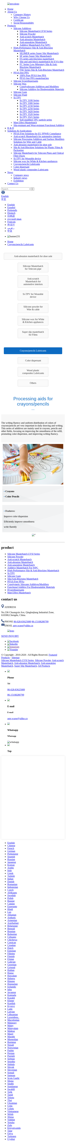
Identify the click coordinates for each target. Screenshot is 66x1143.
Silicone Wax (20, 83)
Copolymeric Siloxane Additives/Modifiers (28, 584)
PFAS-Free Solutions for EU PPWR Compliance (37, 133)
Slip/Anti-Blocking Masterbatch (22, 578)
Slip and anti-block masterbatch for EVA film (41, 61)
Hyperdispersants (15, 590)
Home (10, 9)
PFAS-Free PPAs (15, 581)
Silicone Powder (28, 34)
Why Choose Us (22, 17)
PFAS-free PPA (21, 72)
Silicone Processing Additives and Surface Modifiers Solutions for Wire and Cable (39, 140)
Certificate (18, 20)
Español (11, 207)
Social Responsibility (24, 23)
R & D (10, 128)
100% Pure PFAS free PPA (33, 75)
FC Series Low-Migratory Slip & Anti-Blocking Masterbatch (38, 65)
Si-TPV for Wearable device (27, 158)
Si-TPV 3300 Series (29, 103)
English (11, 204)
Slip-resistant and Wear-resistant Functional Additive (39, 125)
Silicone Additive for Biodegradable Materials (42, 89)
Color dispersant (21, 167)
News (10, 172)
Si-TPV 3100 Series (29, 100)
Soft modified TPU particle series (36, 119)
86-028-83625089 (22, 621)
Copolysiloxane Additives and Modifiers (39, 86)
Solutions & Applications (19, 131)
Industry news (20, 178)
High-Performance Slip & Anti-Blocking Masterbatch (33, 570)
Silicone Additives (22, 28)
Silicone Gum (20, 92)
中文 (9, 231)
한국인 (11, 224)
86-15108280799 (40, 621)
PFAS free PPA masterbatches (34, 78)
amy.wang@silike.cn (23, 625)
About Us (12, 11)
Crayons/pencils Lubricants (27, 164)
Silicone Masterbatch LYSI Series (36, 31)
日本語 (11, 216)
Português (12, 210)
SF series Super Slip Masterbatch (36, 56)
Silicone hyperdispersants (26, 81)
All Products (44, 666)
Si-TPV (17, 97)
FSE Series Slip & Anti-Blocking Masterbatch (42, 70)
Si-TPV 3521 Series (29, 117)
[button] (33, 256)
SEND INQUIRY (10, 636)
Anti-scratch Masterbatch (32, 36)
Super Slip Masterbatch (25, 666)
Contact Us (12, 183)
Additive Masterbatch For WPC (35, 45)
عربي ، (10, 228)
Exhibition (19, 180)
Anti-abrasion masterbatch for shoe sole (33, 144)
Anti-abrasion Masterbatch (32, 39)
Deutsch (11, 213)
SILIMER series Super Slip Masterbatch (39, 53)
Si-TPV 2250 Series (29, 108)
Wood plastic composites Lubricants (31, 169)
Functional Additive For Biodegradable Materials (31, 587)
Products (11, 25)
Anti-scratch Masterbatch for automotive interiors (37, 136)
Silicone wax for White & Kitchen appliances (35, 161)
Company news (21, 175)
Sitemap (15, 657)
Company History (22, 14)
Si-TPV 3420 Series (29, 111)
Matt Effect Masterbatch (25, 122)
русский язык (14, 219)
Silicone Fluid (20, 95)
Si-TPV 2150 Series (29, 106)
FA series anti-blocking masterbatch (37, 59)
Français (11, 221)
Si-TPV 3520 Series (29, 114)
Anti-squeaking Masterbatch (33, 42)
